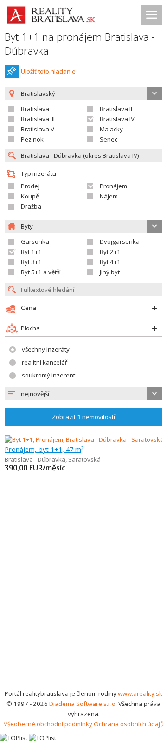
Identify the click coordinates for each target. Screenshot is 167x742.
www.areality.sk (140, 693)
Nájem (109, 196)
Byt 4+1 (110, 262)
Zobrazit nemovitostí (83, 417)
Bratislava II (116, 109)
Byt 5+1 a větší (41, 272)
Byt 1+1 (31, 251)
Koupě (30, 196)
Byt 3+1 (31, 262)
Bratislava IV (117, 119)
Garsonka (35, 241)
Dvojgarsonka (120, 241)
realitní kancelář (44, 362)
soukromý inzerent (48, 375)
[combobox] (83, 393)
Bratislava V (37, 129)
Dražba (31, 206)
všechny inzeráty (46, 349)
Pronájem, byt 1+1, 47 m (44, 449)
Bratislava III (38, 119)
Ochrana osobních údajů (129, 724)
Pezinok (32, 139)
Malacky (111, 129)
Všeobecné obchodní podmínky (48, 724)
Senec (108, 139)
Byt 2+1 (110, 251)
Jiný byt (110, 272)
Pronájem (113, 186)
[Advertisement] (83, 600)
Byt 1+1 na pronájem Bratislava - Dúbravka (80, 44)
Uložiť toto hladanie (48, 71)
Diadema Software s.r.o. (83, 703)
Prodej (30, 186)
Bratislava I (36, 109)
